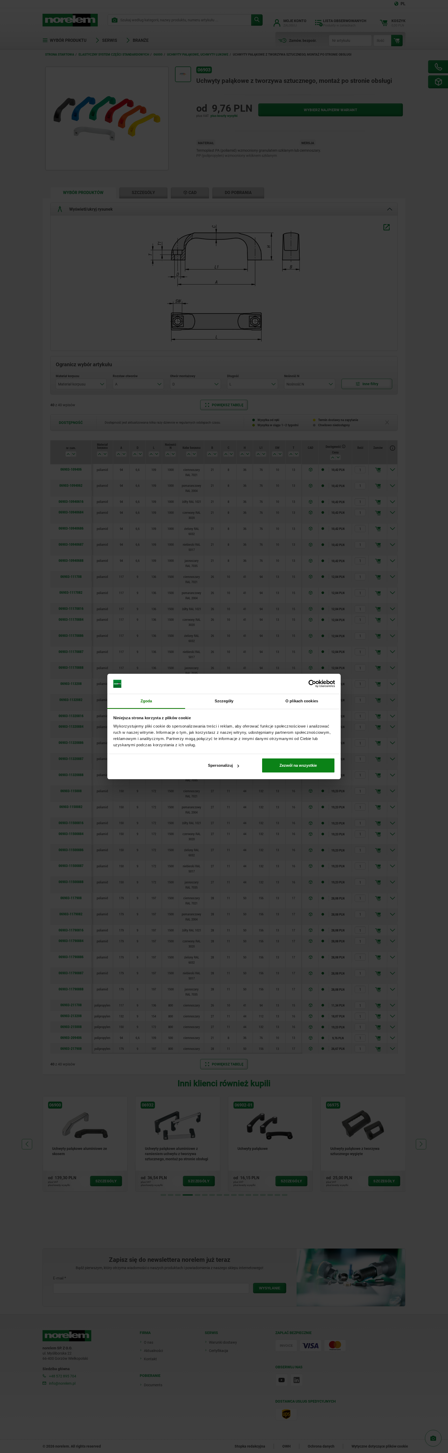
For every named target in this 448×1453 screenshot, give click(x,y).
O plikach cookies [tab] (301, 701)
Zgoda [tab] (146, 701)
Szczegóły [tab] (224, 701)
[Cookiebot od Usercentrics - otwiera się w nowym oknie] (312, 684)
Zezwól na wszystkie (298, 765)
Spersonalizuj (220, 765)
